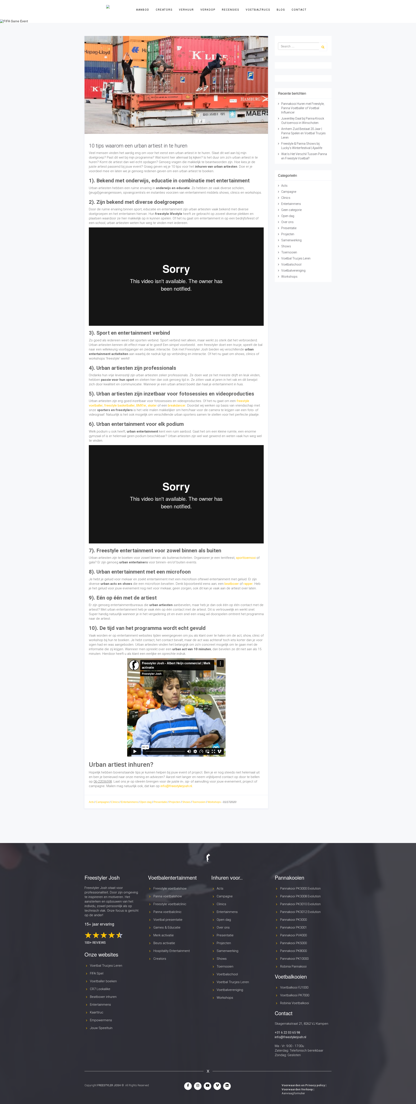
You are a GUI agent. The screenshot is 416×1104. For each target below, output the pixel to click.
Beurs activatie (164, 943)
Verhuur (186, 9)
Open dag (146, 802)
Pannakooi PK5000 (293, 943)
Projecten (174, 802)
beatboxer (231, 584)
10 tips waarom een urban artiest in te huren (138, 146)
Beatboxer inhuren (103, 997)
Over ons (287, 222)
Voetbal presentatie (167, 920)
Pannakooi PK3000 (293, 920)
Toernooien (199, 802)
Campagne (102, 802)
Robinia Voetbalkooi (294, 1003)
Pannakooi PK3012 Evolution (300, 912)
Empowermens (101, 1020)
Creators (164, 9)
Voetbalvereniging (293, 270)
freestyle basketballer (119, 405)
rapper (248, 584)
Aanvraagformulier (293, 1093)
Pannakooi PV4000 (293, 935)
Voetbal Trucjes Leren (295, 258)
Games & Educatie (166, 927)
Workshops (214, 802)
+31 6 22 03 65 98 (287, 1032)
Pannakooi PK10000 (294, 959)
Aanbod (142, 9)
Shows (186, 802)
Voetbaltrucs (258, 9)
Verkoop (207, 9)
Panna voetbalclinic (167, 912)
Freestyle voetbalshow (170, 888)
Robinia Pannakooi (293, 966)
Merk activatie (163, 935)
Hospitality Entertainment (171, 951)
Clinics (115, 802)
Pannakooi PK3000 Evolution (300, 888)
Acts (91, 802)
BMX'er (141, 405)
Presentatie (160, 802)
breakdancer (176, 405)
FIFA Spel (96, 973)
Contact (299, 9)
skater (152, 405)
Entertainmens (129, 802)
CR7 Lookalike (100, 989)
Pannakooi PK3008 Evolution (300, 896)
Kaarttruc (96, 1012)
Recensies (230, 9)
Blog (281, 9)
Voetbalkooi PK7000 (294, 995)
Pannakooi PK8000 (293, 951)
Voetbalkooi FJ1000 (294, 987)
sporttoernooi (246, 558)
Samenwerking (291, 240)
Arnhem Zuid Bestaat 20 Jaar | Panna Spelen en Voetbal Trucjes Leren (303, 133)
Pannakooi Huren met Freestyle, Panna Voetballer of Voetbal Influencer (302, 108)
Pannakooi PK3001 (293, 927)
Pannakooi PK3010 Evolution (300, 904)
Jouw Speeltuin (101, 1028)
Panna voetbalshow (167, 896)
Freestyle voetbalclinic (169, 904)
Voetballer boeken (103, 981)
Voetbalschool (291, 264)
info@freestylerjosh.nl (176, 786)
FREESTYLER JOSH (109, 1085)
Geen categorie (291, 210)
